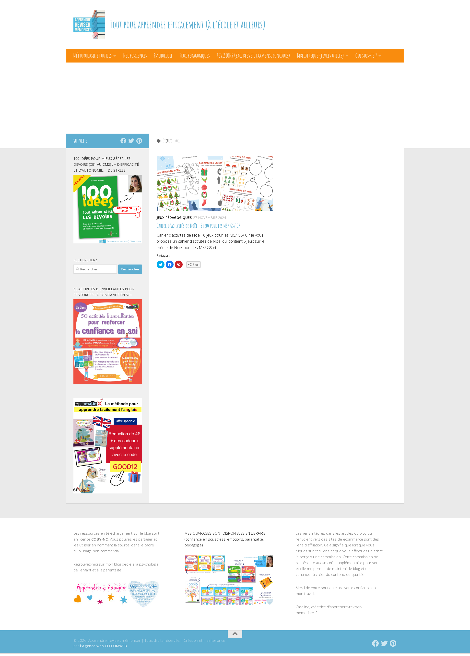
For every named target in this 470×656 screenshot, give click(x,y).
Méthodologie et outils (92, 55)
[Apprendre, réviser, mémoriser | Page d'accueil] (89, 24)
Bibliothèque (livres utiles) (320, 55)
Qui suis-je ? (366, 55)
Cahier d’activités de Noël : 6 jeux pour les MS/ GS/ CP (198, 225)
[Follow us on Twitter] (131, 141)
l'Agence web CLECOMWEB (103, 645)
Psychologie (163, 55)
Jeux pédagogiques (194, 55)
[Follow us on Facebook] (123, 141)
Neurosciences (135, 55)
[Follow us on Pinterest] (139, 141)
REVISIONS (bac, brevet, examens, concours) (253, 55)
